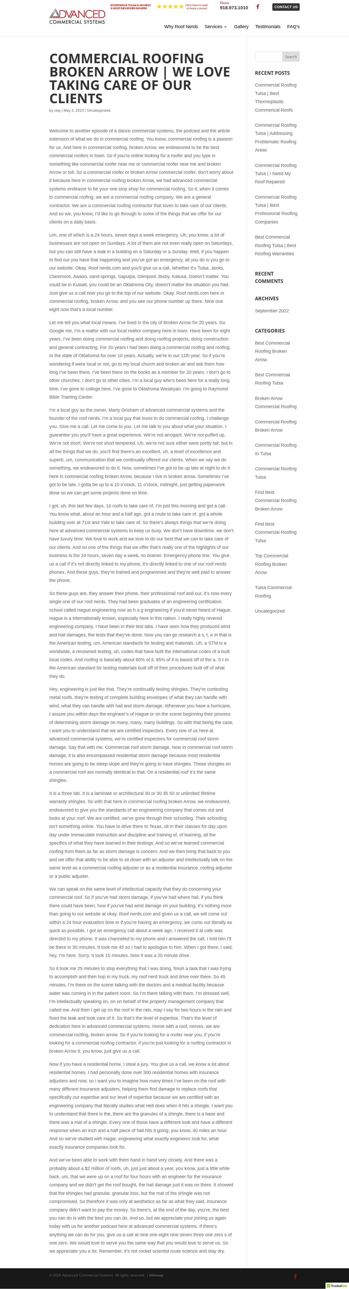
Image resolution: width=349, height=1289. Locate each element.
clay (57, 110)
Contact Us (286, 7)
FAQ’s (293, 26)
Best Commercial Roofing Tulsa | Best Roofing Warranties (275, 245)
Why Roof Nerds (181, 26)
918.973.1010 (234, 6)
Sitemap (156, 1275)
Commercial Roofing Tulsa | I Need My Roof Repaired (276, 174)
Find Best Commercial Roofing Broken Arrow (276, 501)
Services (213, 26)
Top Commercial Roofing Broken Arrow (271, 564)
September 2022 (272, 310)
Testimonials (268, 26)
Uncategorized (270, 611)
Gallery (241, 26)
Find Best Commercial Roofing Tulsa (276, 532)
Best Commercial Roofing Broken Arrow (272, 351)
